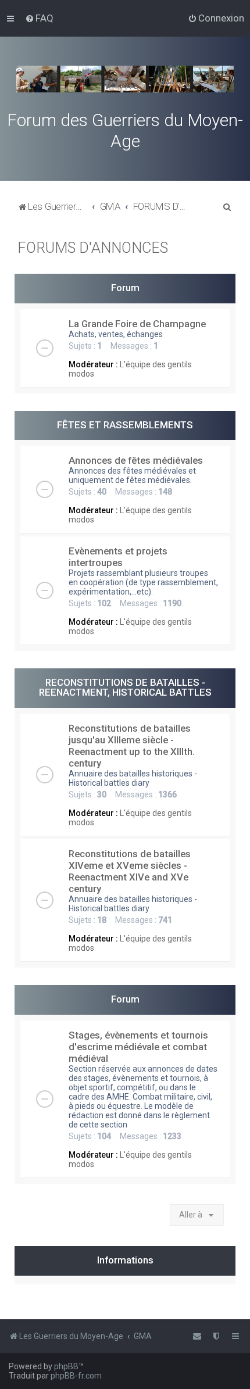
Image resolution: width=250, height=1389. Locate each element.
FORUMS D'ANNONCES (92, 247)
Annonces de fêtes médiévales (136, 460)
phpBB (66, 1366)
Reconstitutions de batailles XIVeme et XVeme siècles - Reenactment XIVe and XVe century (130, 871)
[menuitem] (39, 18)
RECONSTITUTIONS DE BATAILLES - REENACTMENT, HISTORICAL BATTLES (125, 687)
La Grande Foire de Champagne (137, 324)
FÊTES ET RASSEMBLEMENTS (125, 425)
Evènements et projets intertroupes (118, 556)
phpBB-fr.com (76, 1375)
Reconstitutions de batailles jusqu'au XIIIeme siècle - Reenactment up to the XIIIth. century (132, 745)
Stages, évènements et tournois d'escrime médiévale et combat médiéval (138, 1046)
